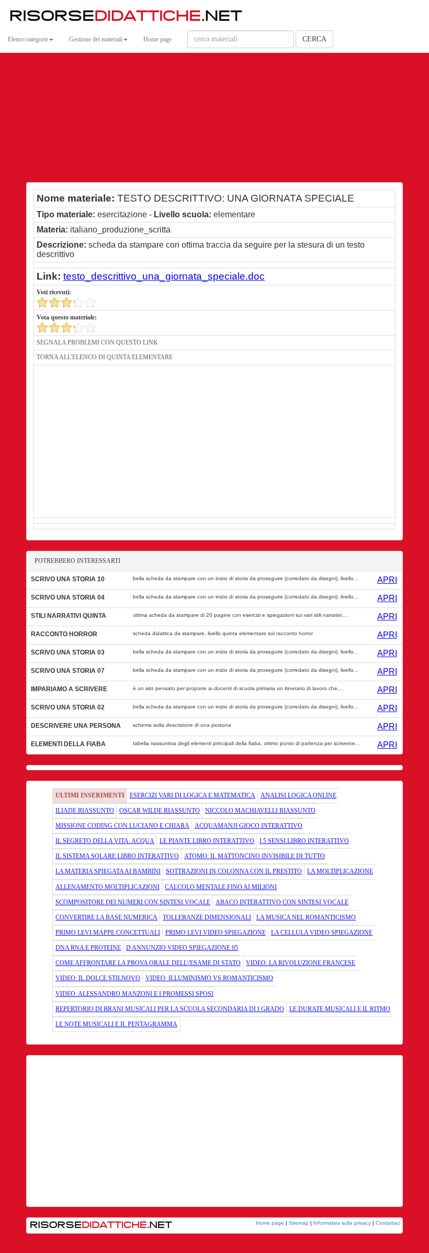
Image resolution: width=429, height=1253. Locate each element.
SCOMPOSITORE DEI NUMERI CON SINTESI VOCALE (132, 902)
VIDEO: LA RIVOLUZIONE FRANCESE (300, 963)
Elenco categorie (28, 39)
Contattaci (388, 1223)
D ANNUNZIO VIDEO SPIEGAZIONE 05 (182, 947)
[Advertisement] (214, 104)
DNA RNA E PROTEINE (88, 947)
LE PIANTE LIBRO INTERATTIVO (207, 841)
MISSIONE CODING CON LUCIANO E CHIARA (122, 825)
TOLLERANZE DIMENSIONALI (207, 917)
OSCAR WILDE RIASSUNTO (159, 810)
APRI (387, 579)
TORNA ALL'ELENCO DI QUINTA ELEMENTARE (105, 357)
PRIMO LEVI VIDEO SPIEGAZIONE (215, 932)
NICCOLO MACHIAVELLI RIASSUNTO (260, 810)
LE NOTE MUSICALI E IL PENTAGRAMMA (116, 1024)
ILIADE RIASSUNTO (84, 810)
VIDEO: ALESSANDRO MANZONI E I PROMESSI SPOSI (134, 993)
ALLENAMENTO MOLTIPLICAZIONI (107, 887)
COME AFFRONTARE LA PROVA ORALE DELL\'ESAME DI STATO (148, 963)
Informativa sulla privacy (342, 1223)
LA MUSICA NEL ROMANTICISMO (306, 917)
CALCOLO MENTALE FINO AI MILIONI (221, 887)
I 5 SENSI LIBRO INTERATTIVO (304, 841)
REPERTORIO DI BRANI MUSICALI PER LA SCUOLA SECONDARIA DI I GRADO (169, 1009)
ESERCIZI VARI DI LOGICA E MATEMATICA (192, 795)
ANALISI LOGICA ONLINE (298, 795)
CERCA (314, 39)
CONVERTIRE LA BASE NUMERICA (106, 917)
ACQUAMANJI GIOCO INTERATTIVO (248, 825)
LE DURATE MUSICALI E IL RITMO (339, 1009)
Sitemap (299, 1223)
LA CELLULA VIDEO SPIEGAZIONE (321, 932)
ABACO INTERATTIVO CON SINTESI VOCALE (282, 902)
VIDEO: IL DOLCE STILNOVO (97, 978)
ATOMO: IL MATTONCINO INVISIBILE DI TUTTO (254, 856)
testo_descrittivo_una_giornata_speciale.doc (164, 276)
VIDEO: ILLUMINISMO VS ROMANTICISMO (209, 978)
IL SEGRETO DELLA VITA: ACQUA (104, 841)
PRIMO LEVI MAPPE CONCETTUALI (107, 932)
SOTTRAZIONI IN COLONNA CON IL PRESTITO (234, 871)
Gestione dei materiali (95, 39)
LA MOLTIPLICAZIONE (340, 871)
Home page (157, 39)
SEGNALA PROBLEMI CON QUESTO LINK (97, 342)
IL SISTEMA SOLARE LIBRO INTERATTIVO (117, 856)
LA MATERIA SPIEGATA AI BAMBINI (108, 871)
